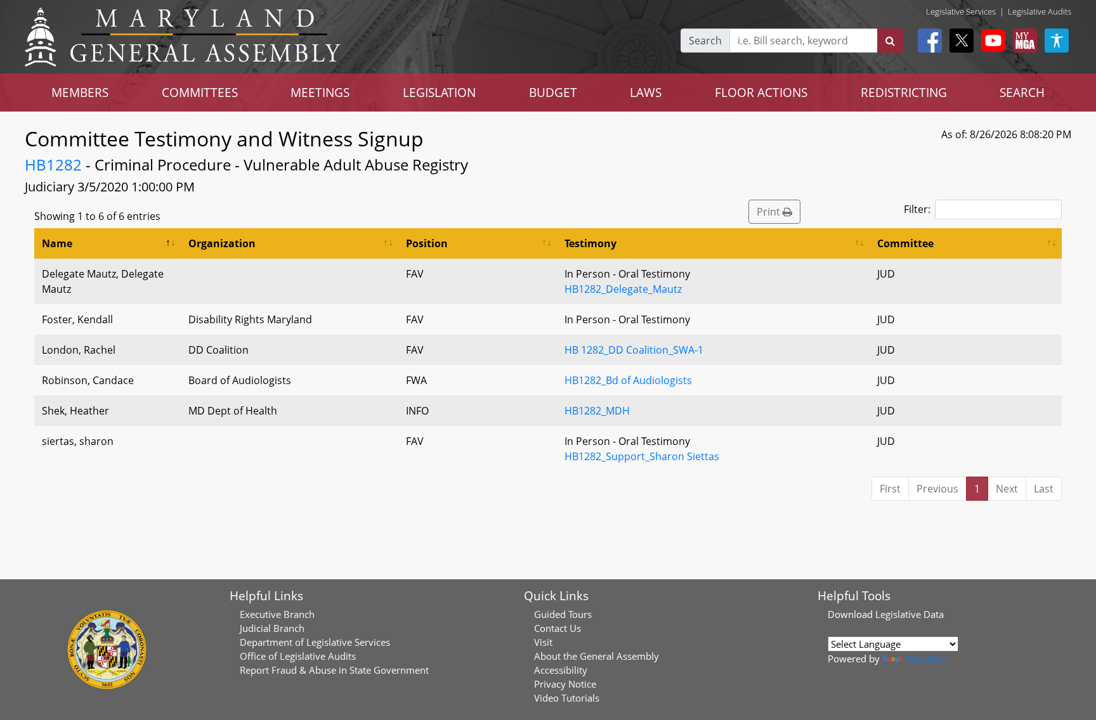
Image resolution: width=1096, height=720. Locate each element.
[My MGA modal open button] (1022, 41)
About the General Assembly (596, 656)
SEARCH (1022, 92)
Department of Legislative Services (315, 642)
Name (57, 243)
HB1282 (53, 164)
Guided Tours (563, 614)
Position (427, 243)
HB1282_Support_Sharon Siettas (641, 456)
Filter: (917, 209)
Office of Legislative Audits (298, 656)
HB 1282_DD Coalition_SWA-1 (633, 350)
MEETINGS (319, 92)
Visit (543, 642)
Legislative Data (909, 614)
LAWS (646, 92)
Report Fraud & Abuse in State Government (334, 670)
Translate (925, 658)
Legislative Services (961, 11)
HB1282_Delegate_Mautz (623, 289)
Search (705, 41)
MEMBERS (79, 92)
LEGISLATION (439, 92)
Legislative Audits (1039, 11)
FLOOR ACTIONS (761, 92)
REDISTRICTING (904, 92)
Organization (222, 243)
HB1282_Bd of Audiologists (628, 380)
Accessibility (560, 670)
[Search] (890, 41)
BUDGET (553, 92)
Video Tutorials (566, 697)
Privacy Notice (565, 684)
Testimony (590, 243)
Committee (905, 243)
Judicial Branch (272, 628)
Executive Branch (277, 614)
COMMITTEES (200, 92)
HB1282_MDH (597, 411)
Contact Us (557, 628)
